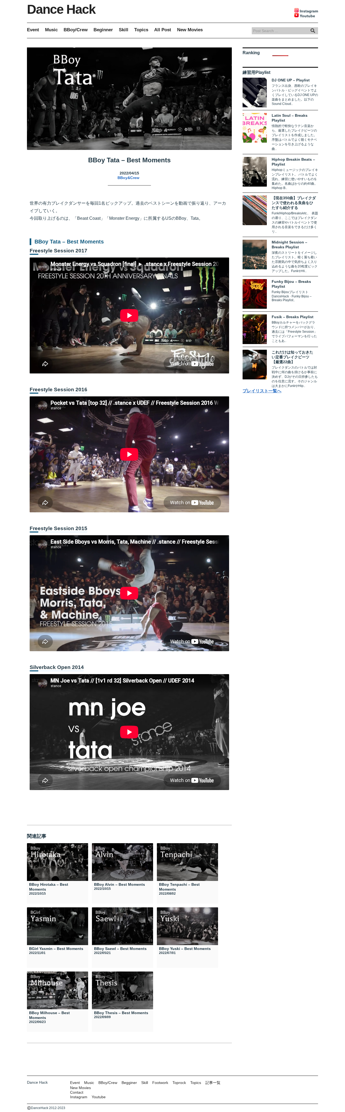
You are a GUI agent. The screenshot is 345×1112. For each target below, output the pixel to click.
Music (51, 29)
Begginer (129, 1082)
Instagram (78, 1097)
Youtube (99, 1097)
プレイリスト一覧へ (262, 391)
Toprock (179, 1082)
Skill (123, 29)
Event (33, 29)
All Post (162, 29)
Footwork (160, 1082)
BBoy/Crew (76, 29)
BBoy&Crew (128, 178)
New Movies (190, 29)
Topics (141, 29)
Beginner (103, 29)
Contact (76, 1092)
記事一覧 (212, 1082)
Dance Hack (61, 9)
